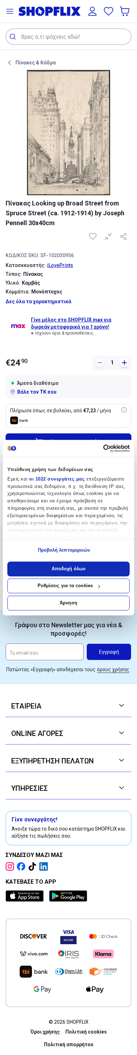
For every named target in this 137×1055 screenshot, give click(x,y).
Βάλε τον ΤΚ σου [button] (37, 392)
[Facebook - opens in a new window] (22, 866)
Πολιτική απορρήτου (68, 1044)
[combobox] (68, 36)
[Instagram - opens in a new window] (11, 866)
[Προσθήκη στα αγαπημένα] (93, 236)
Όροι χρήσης (45, 1032)
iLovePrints (60, 265)
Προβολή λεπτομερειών (64, 550)
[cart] (125, 11)
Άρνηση (68, 602)
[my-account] (92, 11)
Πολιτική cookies (86, 1032)
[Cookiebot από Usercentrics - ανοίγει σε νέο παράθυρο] (99, 448)
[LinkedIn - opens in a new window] (45, 866)
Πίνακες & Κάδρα (35, 62)
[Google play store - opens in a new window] (68, 896)
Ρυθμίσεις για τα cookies (65, 586)
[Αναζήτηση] (13, 36)
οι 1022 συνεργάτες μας (57, 479)
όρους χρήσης (113, 669)
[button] (10, 11)
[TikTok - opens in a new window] (33, 866)
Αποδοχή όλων (68, 568)
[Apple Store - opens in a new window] (26, 896)
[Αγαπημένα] (108, 11)
